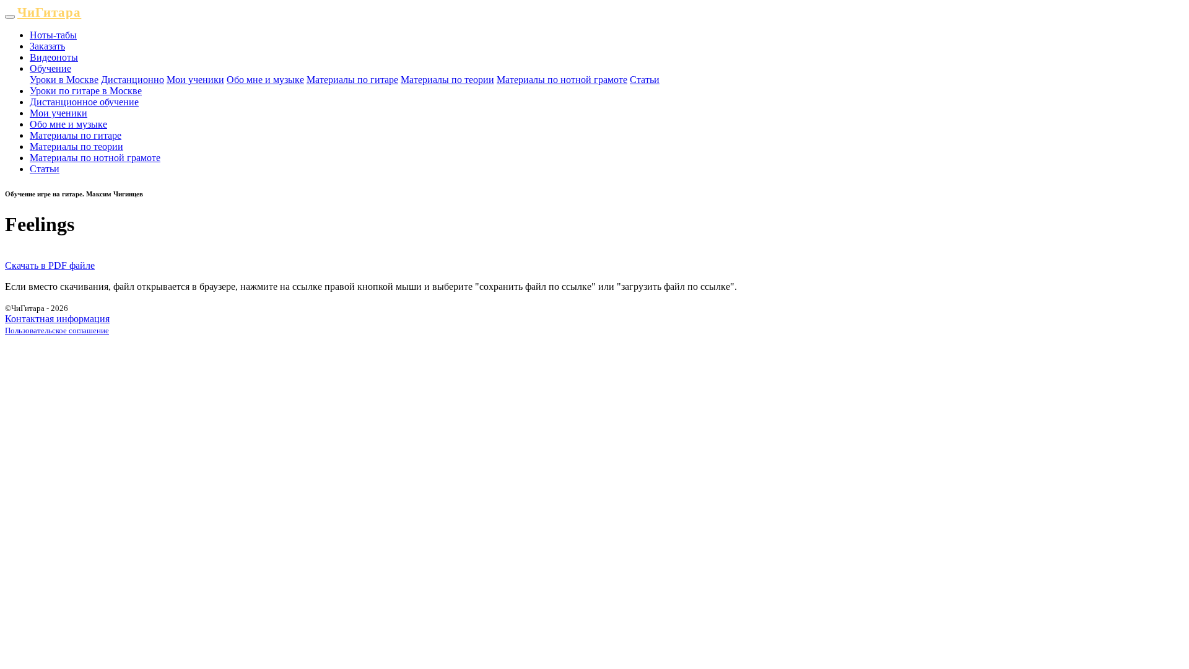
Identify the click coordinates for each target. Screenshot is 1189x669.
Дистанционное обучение (84, 102)
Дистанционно (132, 79)
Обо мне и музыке (265, 79)
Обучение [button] (50, 68)
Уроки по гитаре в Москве (86, 90)
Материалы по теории (447, 79)
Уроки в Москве (64, 79)
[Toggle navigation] (10, 17)
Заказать (47, 46)
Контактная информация (57, 318)
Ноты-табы (53, 35)
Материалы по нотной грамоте (562, 79)
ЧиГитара (49, 12)
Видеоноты (54, 57)
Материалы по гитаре (352, 79)
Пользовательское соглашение (57, 330)
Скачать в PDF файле (50, 265)
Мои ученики (195, 79)
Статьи (645, 79)
